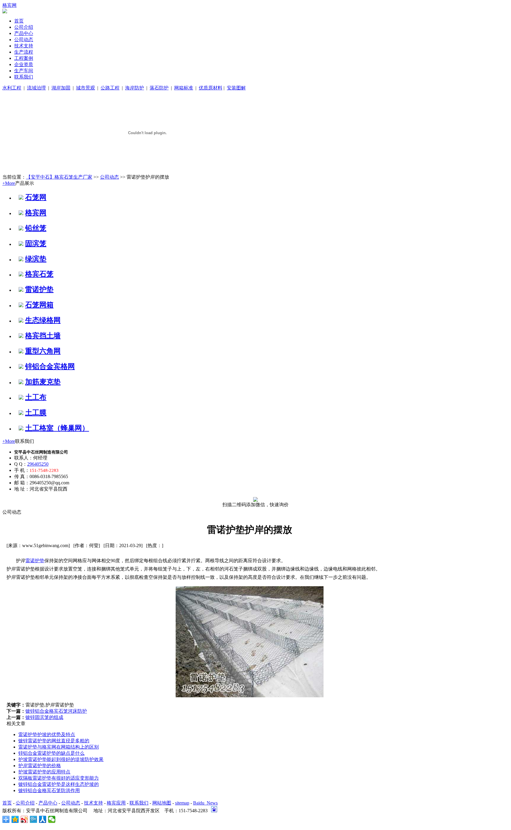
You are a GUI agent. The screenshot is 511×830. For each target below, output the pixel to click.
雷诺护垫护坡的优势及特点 (46, 734)
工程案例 (23, 58)
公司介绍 (23, 27)
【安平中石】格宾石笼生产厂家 (59, 177)
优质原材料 (210, 87)
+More (8, 183)
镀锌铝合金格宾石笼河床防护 (56, 711)
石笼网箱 (39, 305)
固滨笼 (35, 243)
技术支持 (23, 45)
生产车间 (23, 70)
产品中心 (23, 33)
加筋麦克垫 (43, 382)
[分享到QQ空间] (15, 819)
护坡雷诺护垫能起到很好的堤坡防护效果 (61, 759)
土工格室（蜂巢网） (57, 428)
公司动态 (23, 39)
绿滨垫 (35, 259)
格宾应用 (116, 802)
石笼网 (35, 197)
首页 (19, 20)
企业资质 (23, 64)
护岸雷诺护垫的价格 (39, 765)
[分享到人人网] (42, 819)
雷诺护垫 (39, 289)
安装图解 (236, 87)
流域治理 (36, 87)
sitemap (182, 802)
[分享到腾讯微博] (33, 819)
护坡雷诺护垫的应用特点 (44, 771)
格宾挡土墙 (43, 335)
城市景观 (85, 87)
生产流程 (23, 52)
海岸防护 (134, 87)
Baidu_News (205, 802)
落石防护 (159, 87)
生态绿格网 (43, 320)
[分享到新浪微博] (24, 819)
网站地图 (161, 802)
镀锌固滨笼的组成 (44, 717)
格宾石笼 (39, 274)
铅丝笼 (35, 228)
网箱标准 (183, 87)
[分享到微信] (52, 819)
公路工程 (110, 87)
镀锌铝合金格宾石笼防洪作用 (49, 790)
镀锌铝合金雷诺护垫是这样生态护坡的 (58, 784)
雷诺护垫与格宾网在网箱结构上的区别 (58, 746)
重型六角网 (43, 351)
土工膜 (35, 412)
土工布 (35, 397)
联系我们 (23, 76)
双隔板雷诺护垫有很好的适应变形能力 (58, 778)
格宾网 (9, 5)
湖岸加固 (60, 87)
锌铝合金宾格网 (50, 366)
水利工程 (11, 87)
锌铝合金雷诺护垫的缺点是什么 (51, 753)
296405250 (37, 464)
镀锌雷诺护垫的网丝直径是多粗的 (53, 740)
